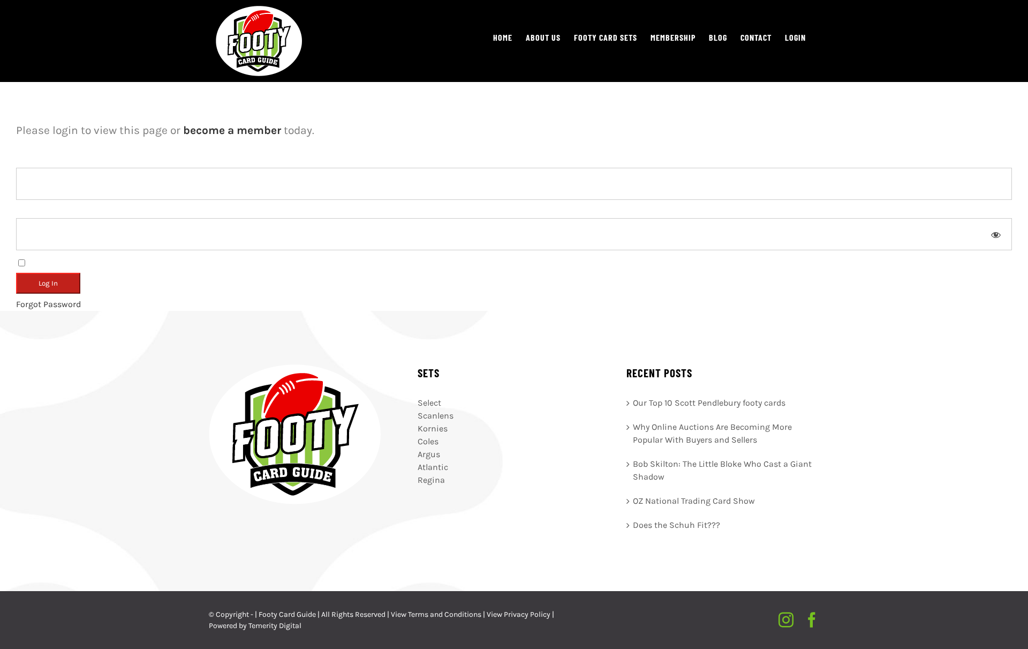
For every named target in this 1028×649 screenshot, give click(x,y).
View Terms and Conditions (436, 614)
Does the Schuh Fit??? (676, 525)
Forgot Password (48, 304)
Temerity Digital (274, 625)
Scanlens (435, 416)
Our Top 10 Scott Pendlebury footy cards (709, 403)
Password (35, 211)
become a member (232, 130)
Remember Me (56, 262)
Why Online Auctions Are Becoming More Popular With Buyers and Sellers (712, 433)
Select (429, 403)
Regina (431, 480)
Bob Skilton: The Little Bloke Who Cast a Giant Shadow (722, 470)
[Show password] (996, 234)
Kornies (433, 428)
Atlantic (433, 467)
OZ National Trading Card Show (694, 501)
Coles (428, 441)
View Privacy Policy (518, 614)
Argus (429, 454)
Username (36, 161)
